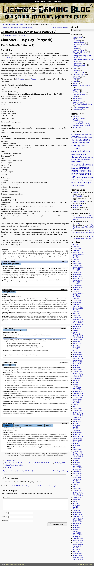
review (74, 173)
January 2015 (77, 434)
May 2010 (76, 529)
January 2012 (77, 492)
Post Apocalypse (78, 171)
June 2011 (76, 505)
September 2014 (78, 440)
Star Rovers (89, 180)
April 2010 (76, 531)
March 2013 (77, 466)
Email (4, 517)
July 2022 (76, 295)
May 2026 (76, 247)
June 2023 (76, 282)
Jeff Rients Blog (78, 196)
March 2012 (77, 488)
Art (74, 39)
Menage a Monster (79, 202)
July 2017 (76, 382)
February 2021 (77, 317)
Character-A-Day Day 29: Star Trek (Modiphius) (17, 28)
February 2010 (77, 535)
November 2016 (78, 395)
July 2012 (76, 481)
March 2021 (77, 315)
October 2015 (77, 418)
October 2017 (77, 377)
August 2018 (77, 364)
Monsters (76, 82)
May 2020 (76, 330)
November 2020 (78, 321)
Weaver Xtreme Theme (86, 564)
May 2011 (76, 507)
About (43, 1)
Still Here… (76, 116)
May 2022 (76, 299)
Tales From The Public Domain (83, 104)
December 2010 (78, 516)
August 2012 (77, 479)
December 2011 (78, 494)
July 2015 (76, 423)
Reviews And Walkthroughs (82, 85)
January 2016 (77, 412)
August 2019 (77, 343)
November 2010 (78, 518)
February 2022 (77, 302)
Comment (6, 497)
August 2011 (77, 501)
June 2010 (76, 527)
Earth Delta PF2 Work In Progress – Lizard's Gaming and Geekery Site (33, 486)
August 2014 (77, 442)
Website (5, 521)
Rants (75, 83)
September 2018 (78, 362)
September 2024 (78, 267)
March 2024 (77, 273)
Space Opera (81, 180)
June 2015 (76, 425)
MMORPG (87, 159)
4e (72, 134)
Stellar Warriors (78, 102)
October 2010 (77, 520)
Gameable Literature (79, 74)
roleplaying (57, 463)
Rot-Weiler (20, 79)
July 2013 (76, 460)
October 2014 (77, 438)
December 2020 (78, 319)
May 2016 (76, 405)
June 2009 (76, 550)
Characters (10, 24)
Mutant (81, 162)
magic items (81, 159)
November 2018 (78, 358)
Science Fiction (79, 50)
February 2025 (77, 265)
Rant (89, 170)
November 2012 (78, 473)
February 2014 (77, 451)
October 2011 (77, 498)
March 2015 (77, 431)
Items (76, 96)
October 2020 (77, 323)
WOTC (78, 185)
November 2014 (78, 436)
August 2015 (77, 421)
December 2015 (78, 414)
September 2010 (78, 522)
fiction (77, 154)
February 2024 (77, 274)
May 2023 (76, 284)
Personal (50, 463)
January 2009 (77, 555)
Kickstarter (76, 78)
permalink (8, 467)
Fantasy (77, 70)
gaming (26, 463)
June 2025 (76, 258)
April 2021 (76, 314)
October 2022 (77, 291)
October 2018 (77, 360)
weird (16, 465)
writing (21, 465)
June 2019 (76, 347)
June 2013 (76, 462)
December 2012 (78, 472)
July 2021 (76, 310)
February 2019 (77, 354)
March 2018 (77, 369)
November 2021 (78, 306)
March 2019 (77, 353)
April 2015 (76, 429)
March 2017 (77, 388)
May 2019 (76, 349)
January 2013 (77, 470)
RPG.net (75, 207)
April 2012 (76, 486)
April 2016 (76, 407)
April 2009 (76, 552)
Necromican (88, 162)
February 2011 (77, 512)
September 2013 (78, 458)
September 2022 (78, 293)
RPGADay (76, 91)
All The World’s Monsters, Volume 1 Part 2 (83, 232)
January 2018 (77, 373)
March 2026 (77, 248)
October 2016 (77, 397)
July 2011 (76, 503)
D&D (73, 142)
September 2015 (78, 419)
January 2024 (77, 276)
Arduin (49, 1)
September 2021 (78, 308)
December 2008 (78, 557)
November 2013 (78, 457)
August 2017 (77, 380)
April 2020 (76, 332)
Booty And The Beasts (85, 137)
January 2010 (77, 537)
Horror (76, 46)
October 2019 (77, 339)
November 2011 (78, 496)
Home (37, 1)
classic (86, 139)
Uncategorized (77, 110)
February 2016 (77, 410)
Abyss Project (77, 37)
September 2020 (78, 325)
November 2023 (78, 278)
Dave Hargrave (82, 143)
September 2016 (78, 399)
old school (77, 164)
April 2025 (76, 261)
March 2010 (77, 533)
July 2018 (76, 366)
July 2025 (76, 256)
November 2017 (78, 375)
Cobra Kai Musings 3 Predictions (79, 119)
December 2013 (78, 455)
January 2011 (77, 514)
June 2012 (76, 483)
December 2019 (78, 336)
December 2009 (78, 538)
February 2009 (77, 553)
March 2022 (77, 300)
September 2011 (78, 499)
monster (75, 162)
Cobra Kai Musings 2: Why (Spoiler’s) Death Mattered (81, 124)
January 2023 (77, 288)
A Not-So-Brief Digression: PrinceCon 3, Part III (83, 217)
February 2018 (77, 371)
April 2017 (76, 386)
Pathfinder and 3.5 (80, 65)
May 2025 (76, 260)
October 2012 (77, 475)
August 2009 (77, 546)
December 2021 (78, 304)
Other (76, 48)
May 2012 (76, 485)
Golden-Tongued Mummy (61, 28)
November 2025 (78, 252)
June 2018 (76, 367)
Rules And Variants (79, 93)
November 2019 (78, 338)
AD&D (76, 54)
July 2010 (76, 526)
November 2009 (78, 540)
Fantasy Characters (80, 44)
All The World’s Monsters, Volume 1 (83, 237)
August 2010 (77, 524)
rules (85, 177)
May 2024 (76, 271)
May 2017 (76, 384)
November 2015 (78, 416)
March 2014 (77, 449)
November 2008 (78, 559)
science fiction (9, 465)
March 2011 (77, 511)
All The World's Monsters (85, 134)
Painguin (34, 79)
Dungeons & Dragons (80, 52)
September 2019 (78, 341)
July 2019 (76, 345)
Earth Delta (57, 1)
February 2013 (77, 468)
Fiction (75, 69)
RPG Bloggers (77, 205)
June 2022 (76, 297)
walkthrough (84, 182)
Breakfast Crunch (80, 95)
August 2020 (77, 327)
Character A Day (21, 24)
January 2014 (77, 453)
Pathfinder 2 (43, 463)
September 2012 (78, 477)
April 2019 (76, 351)
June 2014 (76, 446)
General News (77, 76)
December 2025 (78, 250)
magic (73, 159)
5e (73, 134)
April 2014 (76, 447)
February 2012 (77, 490)
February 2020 (77, 334)
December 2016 (78, 393)
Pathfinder (88, 165)
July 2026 (76, 245)
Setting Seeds (77, 98)
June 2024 (76, 269)
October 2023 (77, 280)
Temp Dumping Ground (80, 108)
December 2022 (78, 289)
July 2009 (76, 548)
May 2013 (76, 464)
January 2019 (77, 356)
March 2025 (77, 263)
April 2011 (76, 509)
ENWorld (75, 192)
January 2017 (77, 392)
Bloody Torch (77, 127)
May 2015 (76, 427)
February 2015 (77, 433)
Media (75, 80)
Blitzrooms (76, 223)
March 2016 (77, 408)
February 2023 (77, 286)
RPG (63, 463)
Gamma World (34, 463)
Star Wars (74, 183)
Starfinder (76, 100)
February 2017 (77, 390)
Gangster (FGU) (78, 122)
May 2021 (76, 312)
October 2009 (77, 542)
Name (4, 513)
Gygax (86, 157)
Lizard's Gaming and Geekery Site (27, 8)
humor (91, 157)
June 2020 (76, 328)
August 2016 (77, 401)
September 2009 (78, 544)
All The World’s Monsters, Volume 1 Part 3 (83, 227)
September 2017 (78, 379)
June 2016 (76, 403)
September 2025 (78, 254)
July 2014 (76, 444)
